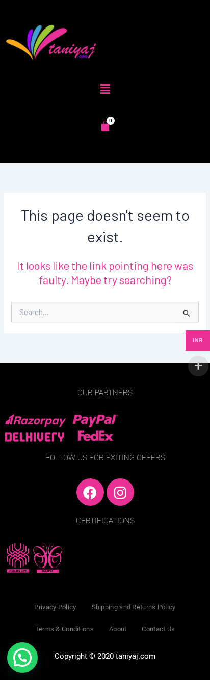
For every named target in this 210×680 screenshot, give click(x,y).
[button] (105, 88)
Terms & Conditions (64, 629)
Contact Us (158, 629)
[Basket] (105, 126)
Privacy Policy (55, 607)
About (118, 629)
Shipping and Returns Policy (134, 607)
